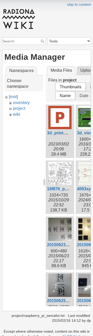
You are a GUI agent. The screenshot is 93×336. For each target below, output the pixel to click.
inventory (21, 102)
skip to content (79, 4)
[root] (13, 96)
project (19, 108)
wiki (16, 114)
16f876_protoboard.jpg (69, 189)
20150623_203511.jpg (68, 245)
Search (43, 41)
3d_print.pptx (60, 133)
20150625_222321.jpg (68, 300)
